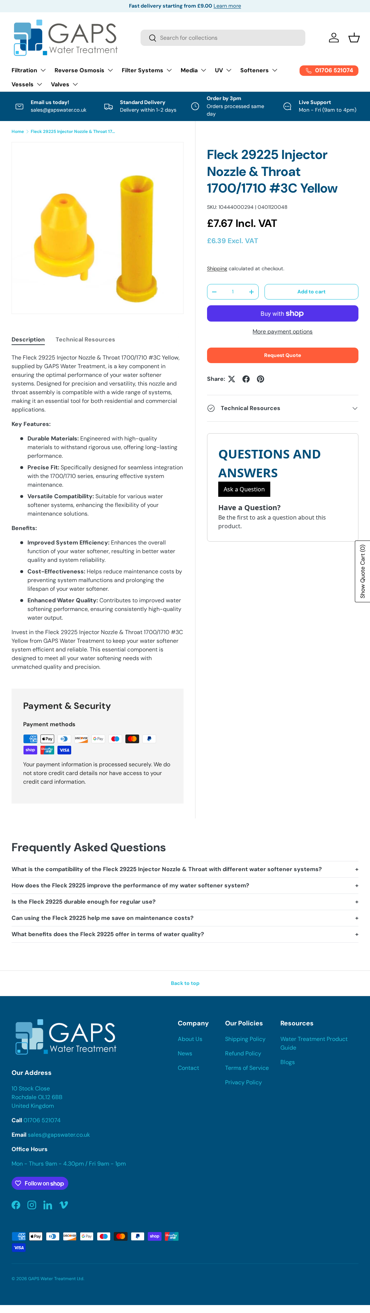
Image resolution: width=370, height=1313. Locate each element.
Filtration (24, 70)
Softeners (254, 70)
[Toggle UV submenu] (228, 70)
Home (18, 131)
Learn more (227, 6)
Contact (188, 1068)
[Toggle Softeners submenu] (274, 70)
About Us (190, 1039)
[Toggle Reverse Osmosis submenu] (110, 70)
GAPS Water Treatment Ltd (55, 1279)
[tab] (28, 339)
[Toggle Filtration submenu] (43, 70)
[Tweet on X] (231, 379)
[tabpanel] (98, 512)
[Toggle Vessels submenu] (39, 84)
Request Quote (282, 355)
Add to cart (311, 291)
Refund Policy (243, 1053)
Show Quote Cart (362, 571)
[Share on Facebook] (246, 379)
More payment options (283, 331)
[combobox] (223, 38)
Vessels (23, 84)
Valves (60, 84)
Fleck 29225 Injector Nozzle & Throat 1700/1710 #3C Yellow (74, 131)
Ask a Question (244, 489)
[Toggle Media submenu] (203, 70)
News (185, 1053)
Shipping (217, 268)
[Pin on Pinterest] (260, 379)
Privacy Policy (243, 1082)
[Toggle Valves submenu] (75, 84)
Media (189, 70)
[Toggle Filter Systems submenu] (169, 70)
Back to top (185, 983)
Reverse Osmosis (79, 70)
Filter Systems (142, 70)
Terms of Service (247, 1068)
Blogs (287, 1062)
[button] (354, 38)
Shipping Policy (245, 1039)
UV (219, 70)
